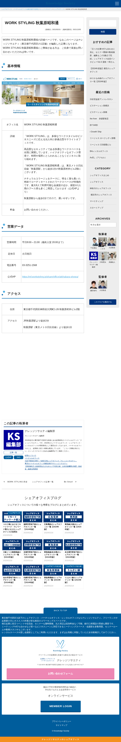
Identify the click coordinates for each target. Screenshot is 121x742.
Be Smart (68, 482)
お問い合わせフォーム (60, 673)
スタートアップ (96, 208)
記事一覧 (13, 452)
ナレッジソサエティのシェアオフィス (60, 739)
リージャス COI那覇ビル (100, 145)
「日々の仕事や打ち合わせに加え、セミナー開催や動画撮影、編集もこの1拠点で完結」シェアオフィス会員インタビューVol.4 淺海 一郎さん (102, 55)
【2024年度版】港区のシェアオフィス (102, 70)
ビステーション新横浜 (99, 105)
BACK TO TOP (60, 611)
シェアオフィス (59, 9)
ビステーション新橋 (98, 112)
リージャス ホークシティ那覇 (102, 138)
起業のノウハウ (30, 455)
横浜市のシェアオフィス (101, 195)
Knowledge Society (61, 731)
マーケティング (96, 201)
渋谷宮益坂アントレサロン (101, 99)
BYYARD (94, 125)
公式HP (8, 457)
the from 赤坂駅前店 (99, 119)
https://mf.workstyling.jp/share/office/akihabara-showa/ (50, 276)
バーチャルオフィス (32, 458)
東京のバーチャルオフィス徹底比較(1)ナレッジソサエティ (46, 463)
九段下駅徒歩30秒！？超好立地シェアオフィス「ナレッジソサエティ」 (51, 461)
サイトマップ (61, 725)
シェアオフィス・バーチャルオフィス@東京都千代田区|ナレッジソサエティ (26, 9)
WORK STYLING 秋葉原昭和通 (76, 9)
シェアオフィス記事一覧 (43, 482)
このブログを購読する (103, 302)
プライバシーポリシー (61, 721)
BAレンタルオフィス (99, 151)
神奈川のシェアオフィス (100, 188)
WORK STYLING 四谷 (17, 482)
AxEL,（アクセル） (98, 157)
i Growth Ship (95, 132)
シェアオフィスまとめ (99, 175)
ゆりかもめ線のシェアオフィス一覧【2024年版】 (102, 80)
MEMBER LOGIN (60, 706)
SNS (18, 457)
